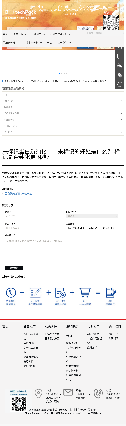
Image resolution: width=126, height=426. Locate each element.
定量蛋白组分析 (31, 350)
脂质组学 (92, 347)
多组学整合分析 (11, 113)
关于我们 (8, 132)
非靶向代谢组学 (94, 340)
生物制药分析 (10, 126)
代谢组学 (8, 107)
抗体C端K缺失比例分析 (72, 368)
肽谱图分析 (72, 343)
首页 (5, 326)
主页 (6, 81)
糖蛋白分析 (30, 366)
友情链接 (93, 413)
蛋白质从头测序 (52, 340)
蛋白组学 (30, 326)
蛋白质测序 (30, 343)
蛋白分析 (8, 101)
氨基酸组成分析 (73, 350)
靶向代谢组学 (94, 334)
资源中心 (113, 334)
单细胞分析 (9, 120)
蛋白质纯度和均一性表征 (18, 193)
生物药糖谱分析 (73, 359)
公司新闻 (113, 338)
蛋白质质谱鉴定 (31, 336)
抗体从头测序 (52, 334)
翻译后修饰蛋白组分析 (31, 359)
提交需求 (14, 268)
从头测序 (51, 326)
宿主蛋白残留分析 (73, 377)
